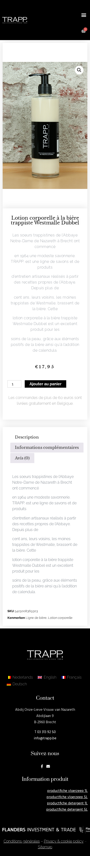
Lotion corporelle (60, 618)
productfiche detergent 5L (67, 810)
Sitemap (45, 847)
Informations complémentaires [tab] (47, 447)
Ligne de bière (36, 618)
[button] (84, 15)
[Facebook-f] (42, 766)
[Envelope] (48, 766)
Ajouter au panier (45, 384)
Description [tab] (27, 437)
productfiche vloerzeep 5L (67, 797)
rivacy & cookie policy (64, 841)
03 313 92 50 (46, 732)
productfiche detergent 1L (67, 803)
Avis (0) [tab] (22, 458)
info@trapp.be (45, 738)
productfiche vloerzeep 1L (67, 791)
